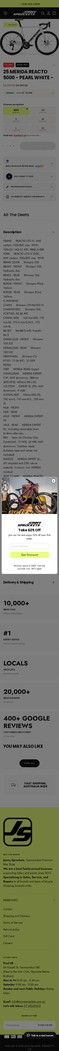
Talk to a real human (42, 1035)
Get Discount (29, 555)
